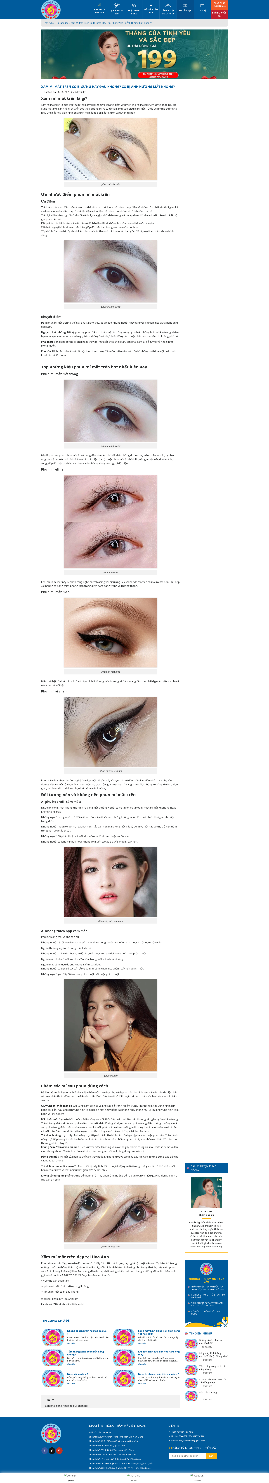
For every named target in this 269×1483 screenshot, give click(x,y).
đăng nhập (62, 1405)
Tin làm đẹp (185, 10)
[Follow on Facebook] (44, 1450)
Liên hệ (202, 10)
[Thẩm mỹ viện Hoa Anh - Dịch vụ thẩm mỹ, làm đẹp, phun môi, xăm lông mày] (63, 9)
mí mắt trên (143, 104)
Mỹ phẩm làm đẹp (151, 11)
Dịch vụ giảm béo (117, 12)
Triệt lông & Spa (134, 12)
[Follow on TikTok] (52, 1450)
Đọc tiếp (71, 1343)
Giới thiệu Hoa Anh (99, 11)
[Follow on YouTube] (59, 1450)
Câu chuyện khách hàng (168, 12)
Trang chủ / (49, 22)
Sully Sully (80, 91)
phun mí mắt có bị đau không (61, 1291)
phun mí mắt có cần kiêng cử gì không (66, 1286)
